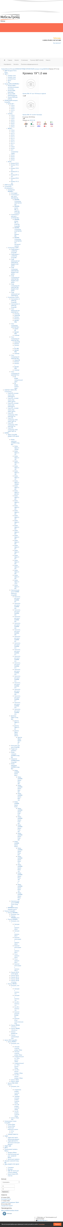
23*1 (12, 145)
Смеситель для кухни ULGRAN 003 (17, 612)
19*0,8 (12, 117)
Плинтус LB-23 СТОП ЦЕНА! (15, 973)
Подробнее (41, 1224)
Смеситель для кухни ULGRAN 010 (17, 645)
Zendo (47, 69)
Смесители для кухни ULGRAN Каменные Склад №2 (15, 592)
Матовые (10, 1169)
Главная (3, 69)
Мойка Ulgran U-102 (16, 457)
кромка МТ (11, 103)
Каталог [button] (17, 60)
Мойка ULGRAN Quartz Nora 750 (20, 797)
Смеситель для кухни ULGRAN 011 (17, 652)
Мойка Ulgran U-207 (16, 551)
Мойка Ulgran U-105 (16, 467)
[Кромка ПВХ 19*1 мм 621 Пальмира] (42, 105)
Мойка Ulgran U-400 (16, 502)
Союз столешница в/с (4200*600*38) (15, 356)
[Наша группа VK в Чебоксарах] (7, 1213)
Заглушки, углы (15, 914)
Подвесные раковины (14, 749)
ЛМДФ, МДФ (8, 1146)
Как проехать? (57, 43)
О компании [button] (24, 60)
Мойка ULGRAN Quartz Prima (16, 844)
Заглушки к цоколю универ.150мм (18, 1053)
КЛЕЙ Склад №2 (9, 185)
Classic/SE (17, 315)
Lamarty (10, 113)
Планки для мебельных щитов (13, 1128)
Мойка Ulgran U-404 (16, 566)
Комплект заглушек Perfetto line (16, 1014)
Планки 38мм (11, 1126)
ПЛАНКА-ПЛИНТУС (13, 1134)
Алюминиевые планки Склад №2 (10, 1122)
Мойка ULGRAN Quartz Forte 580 (20, 836)
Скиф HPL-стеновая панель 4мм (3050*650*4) (13, 394)
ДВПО (6, 1147)
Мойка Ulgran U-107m (16, 581)
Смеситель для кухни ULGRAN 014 (17, 678)
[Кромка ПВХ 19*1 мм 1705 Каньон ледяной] (42, 84)
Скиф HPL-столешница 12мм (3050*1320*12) (13, 419)
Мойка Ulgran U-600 (16, 586)
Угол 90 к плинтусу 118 (16, 1008)
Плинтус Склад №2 (10, 911)
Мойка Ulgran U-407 (16, 522)
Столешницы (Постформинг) (9, 187)
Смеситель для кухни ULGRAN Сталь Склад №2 (15, 903)
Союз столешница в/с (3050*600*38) (15, 338)
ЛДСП (6, 74)
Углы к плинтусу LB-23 (16, 955)
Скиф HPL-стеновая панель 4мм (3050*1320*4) (13, 399)
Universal (16, 314)
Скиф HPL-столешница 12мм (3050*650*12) (13, 414)
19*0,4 (12, 105)
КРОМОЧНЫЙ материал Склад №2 (35, 69)
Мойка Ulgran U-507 (16, 556)
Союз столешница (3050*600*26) (15, 325)
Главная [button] (10, 60)
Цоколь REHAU (12, 1041)
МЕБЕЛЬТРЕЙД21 (21, 69)
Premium (16, 317)
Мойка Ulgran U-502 (16, 527)
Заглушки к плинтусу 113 (16, 991)
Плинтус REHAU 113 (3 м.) (15, 1026)
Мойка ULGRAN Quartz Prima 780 (20, 888)
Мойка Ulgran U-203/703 (16, 492)
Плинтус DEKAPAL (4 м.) (15, 916)
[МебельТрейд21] (4, 60)
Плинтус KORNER (12, 919)
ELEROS (7, 1210)
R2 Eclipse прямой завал (16, 385)
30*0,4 (12, 127)
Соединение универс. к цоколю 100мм (17, 1092)
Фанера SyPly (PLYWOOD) (12, 84)
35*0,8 (12, 122)
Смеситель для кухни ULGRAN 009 (17, 691)
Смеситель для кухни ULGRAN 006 (17, 632)
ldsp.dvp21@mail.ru (42, 1220)
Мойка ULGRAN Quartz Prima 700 (20, 860)
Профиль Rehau (12, 1152)
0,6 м (12, 1131)
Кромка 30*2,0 (15, 163)
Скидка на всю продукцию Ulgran (10, 1202)
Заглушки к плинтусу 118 (16, 997)
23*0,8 (12, 160)
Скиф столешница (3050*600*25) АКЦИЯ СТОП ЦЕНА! (15, 271)
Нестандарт (14, 193)
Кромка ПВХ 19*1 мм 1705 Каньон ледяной (34, 93)
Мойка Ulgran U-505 (16, 537)
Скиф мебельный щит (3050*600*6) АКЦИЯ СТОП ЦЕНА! (15, 262)
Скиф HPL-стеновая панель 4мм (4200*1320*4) (13, 409)
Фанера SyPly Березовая (11, 91)
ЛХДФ (6, 1136)
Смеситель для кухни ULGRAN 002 (17, 605)
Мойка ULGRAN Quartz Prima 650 (20, 896)
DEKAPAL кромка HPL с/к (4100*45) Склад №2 (17, 223)
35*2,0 (12, 108)
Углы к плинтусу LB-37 (16, 960)
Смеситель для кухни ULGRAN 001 (17, 599)
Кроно (9, 80)
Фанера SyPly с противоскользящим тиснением (13, 87)
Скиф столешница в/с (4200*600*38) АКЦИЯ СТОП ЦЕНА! (15, 287)
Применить (5, 1192)
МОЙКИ (7, 433)
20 (30, 120)
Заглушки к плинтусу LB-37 (16, 933)
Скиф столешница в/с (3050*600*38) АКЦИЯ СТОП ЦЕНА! (15, 279)
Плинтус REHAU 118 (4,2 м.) (15, 1029)
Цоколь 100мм (15, 1080)
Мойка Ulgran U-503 (16, 532)
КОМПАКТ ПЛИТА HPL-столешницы (11, 390)
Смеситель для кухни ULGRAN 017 (17, 698)
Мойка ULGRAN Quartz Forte (16, 804)
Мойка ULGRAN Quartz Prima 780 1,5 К (20, 878)
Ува (9, 82)
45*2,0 (12, 125)
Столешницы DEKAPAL (11, 190)
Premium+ (17, 319)
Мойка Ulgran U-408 (16, 571)
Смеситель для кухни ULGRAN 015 (17, 685)
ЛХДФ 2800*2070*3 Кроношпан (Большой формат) (14, 1142)
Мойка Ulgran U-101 (16, 452)
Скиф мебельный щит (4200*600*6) (15, 293)
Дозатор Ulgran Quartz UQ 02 (16, 733)
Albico (2, 1210)
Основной (13, 69)
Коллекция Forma (6, 1199)
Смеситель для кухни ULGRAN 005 (17, 625)
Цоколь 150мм (15, 1081)
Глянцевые (11, 1167)
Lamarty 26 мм (12, 79)
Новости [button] (48, 60)
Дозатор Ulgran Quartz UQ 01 (20, 740)
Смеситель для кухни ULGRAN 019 (17, 711)
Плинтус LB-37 (15, 975)
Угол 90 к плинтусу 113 (16, 1003)
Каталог (8, 69)
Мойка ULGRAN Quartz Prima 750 (20, 868)
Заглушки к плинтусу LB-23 (16, 926)
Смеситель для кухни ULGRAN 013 (17, 665)
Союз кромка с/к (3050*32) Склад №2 (15, 300)
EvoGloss (12, 1210)
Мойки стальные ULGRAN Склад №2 (15, 754)
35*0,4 (12, 120)
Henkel (16, 1210)
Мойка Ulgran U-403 (16, 507)
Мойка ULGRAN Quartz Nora (16, 773)
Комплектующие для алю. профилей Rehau (13, 1155)
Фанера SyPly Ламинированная (12, 94)
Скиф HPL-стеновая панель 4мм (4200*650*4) (13, 404)
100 (34, 120)
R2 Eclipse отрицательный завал (18, 379)
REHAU (10, 128)
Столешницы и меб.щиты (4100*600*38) (15, 216)
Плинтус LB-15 (15, 977)
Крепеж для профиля (13, 1159)
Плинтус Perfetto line (14, 1032)
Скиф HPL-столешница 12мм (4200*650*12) (13, 424)
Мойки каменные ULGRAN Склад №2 (15, 442)
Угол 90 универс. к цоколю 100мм (16, 1113)
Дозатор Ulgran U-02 (16, 727)
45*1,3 (12, 143)
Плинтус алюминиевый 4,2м (15, 1036)
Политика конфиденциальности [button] (29, 64)
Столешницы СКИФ (13, 247)
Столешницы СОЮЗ (13, 297)
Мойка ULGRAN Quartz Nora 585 (20, 788)
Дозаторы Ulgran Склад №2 (14, 717)
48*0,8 (12, 158)
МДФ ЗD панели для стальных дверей (13, 1171)
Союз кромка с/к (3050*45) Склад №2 (15, 305)
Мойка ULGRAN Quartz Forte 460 (20, 828)
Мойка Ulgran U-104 (16, 462)
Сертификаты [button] (7, 64)
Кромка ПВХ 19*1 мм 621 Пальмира (32, 114)
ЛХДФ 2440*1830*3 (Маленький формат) (13, 1138)
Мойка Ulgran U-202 (16, 487)
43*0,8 (12, 155)
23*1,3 (12, 133)
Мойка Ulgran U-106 (16, 472)
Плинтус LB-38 (15, 979)
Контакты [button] (16, 64)
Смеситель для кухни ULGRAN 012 (17, 658)
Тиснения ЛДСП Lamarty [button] (36, 60)
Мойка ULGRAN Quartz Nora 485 (20, 780)
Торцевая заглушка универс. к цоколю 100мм (17, 1099)
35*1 (12, 112)
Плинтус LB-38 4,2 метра (15, 981)
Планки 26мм (11, 1124)
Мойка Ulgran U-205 (16, 497)
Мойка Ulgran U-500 (16, 576)
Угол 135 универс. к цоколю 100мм (16, 1107)
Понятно (57, 1224)
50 (32, 120)
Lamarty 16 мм (12, 77)
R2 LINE (16, 348)
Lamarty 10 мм (12, 75)
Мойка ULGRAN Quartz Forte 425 (20, 820)
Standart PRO (16, 321)
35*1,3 (12, 142)
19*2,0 (12, 107)
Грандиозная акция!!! (7, 1205)
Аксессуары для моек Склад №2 (15, 746)
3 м (12, 1132)
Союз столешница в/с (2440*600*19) (15, 373)
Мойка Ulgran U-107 (16, 477)
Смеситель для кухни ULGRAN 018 (17, 705)
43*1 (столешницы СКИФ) (14, 151)
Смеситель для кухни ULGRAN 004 (17, 619)
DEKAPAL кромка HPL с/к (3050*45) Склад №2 (17, 209)
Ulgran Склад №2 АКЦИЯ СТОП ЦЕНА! (13, 435)
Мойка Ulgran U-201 (16, 547)
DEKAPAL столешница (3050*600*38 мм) (17, 202)
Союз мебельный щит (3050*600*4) (15, 310)
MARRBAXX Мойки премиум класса (13, 908)
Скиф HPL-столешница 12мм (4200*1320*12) (13, 429)
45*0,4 (12, 140)
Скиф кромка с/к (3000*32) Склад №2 (15, 250)
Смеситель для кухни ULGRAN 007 (17, 639)
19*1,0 (12, 110)
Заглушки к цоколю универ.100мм (18, 1048)
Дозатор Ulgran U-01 (16, 722)
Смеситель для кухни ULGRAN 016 (17, 672)
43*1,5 (12, 137)
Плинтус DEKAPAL (13, 912)
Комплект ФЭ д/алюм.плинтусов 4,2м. (18, 1021)
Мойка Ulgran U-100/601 (16, 447)
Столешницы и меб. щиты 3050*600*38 (15, 196)
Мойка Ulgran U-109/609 (16, 482)
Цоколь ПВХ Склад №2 (11, 1040)
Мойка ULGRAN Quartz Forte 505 (20, 812)
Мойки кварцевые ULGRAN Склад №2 (15, 766)
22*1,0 (12, 138)
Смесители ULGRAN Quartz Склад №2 (15, 760)
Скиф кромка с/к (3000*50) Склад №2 (15, 255)
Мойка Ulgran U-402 (16, 561)
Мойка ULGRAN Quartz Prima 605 (20, 851)
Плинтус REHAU (12, 984)
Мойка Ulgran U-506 (16, 542)
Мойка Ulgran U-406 (16, 517)
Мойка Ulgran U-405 (16, 512)
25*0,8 (12, 156)
